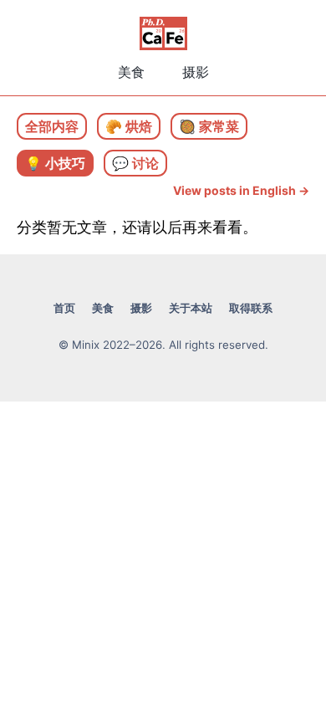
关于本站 (190, 308)
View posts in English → (241, 190)
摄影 (195, 72)
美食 (131, 72)
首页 (64, 308)
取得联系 (251, 308)
